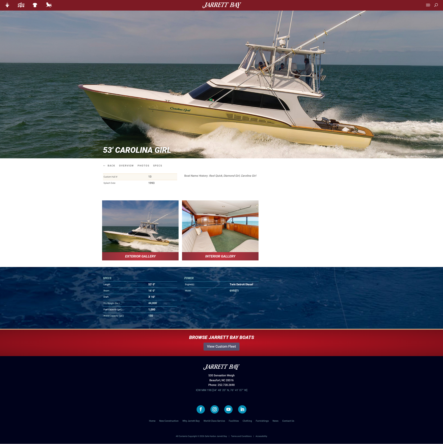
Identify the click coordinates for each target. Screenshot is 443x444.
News (275, 421)
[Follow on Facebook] (201, 409)
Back (111, 165)
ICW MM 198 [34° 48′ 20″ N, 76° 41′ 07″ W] (221, 390)
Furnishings (262, 421)
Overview (126, 165)
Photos (143, 165)
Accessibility (261, 436)
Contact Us (288, 421)
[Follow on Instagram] (214, 409)
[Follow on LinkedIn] (242, 409)
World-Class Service (214, 421)
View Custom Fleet (221, 346)
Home (152, 421)
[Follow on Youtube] (228, 409)
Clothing (247, 421)
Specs (157, 165)
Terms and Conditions (241, 436)
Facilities (234, 421)
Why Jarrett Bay (191, 421)
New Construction (169, 421)
